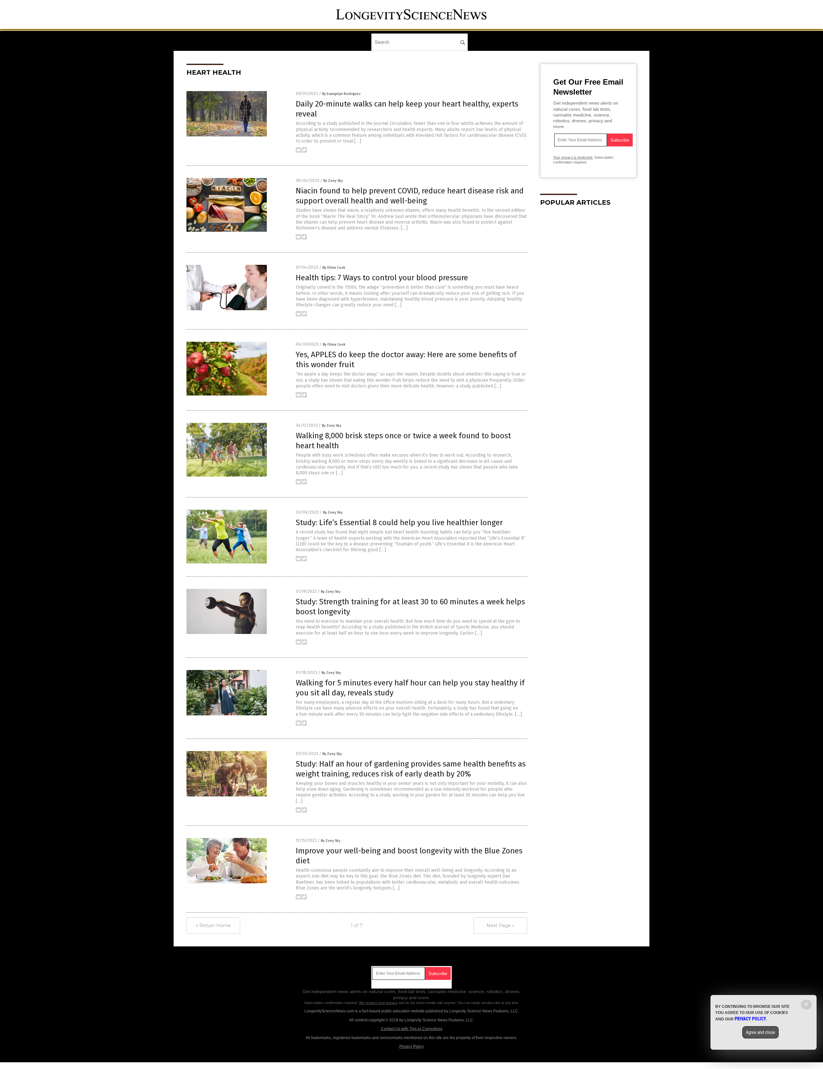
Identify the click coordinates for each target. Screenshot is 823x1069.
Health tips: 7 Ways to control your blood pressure (382, 277)
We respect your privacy (378, 1003)
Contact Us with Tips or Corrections (411, 1029)
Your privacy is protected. (573, 157)
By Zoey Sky (333, 181)
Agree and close (760, 1032)
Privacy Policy (411, 1046)
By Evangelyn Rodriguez (341, 94)
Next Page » (500, 925)
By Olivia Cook (333, 267)
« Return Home (213, 925)
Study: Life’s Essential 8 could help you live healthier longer (399, 522)
